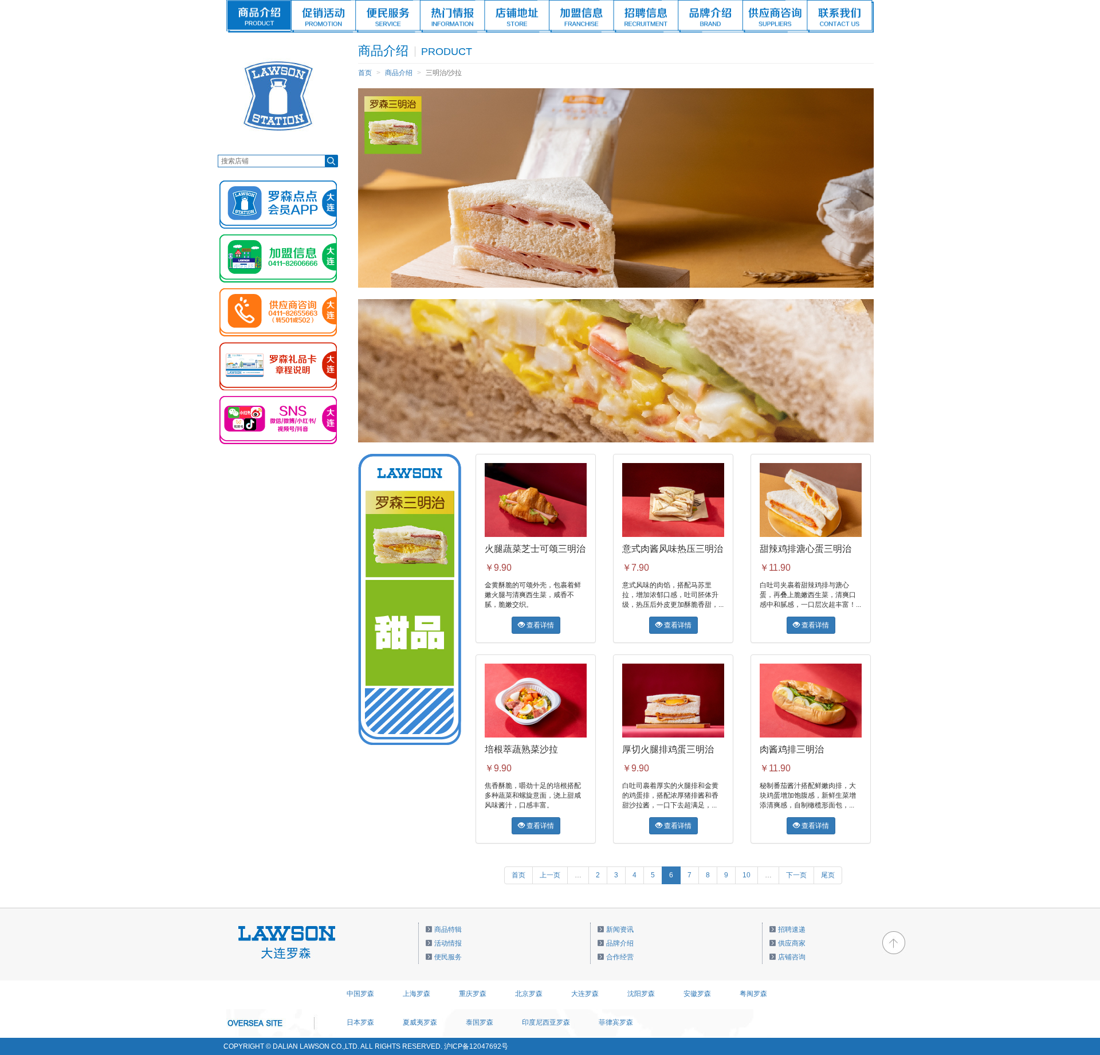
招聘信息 (647, 16)
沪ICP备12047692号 (476, 1046)
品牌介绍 (712, 16)
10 (746, 875)
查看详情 (539, 625)
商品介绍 (258, 16)
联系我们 (841, 16)
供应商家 (792, 943)
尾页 (828, 875)
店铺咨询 (792, 957)
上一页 (550, 875)
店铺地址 (517, 16)
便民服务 (388, 16)
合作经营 (620, 957)
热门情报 (453, 16)
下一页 (796, 875)
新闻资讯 (620, 929)
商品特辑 (448, 929)
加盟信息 (582, 16)
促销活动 (323, 16)
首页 (365, 73)
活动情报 (448, 943)
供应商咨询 (776, 16)
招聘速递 (792, 929)
